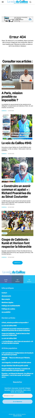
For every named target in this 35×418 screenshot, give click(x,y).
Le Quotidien (6, 136)
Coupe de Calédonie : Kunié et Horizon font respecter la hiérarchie (16, 243)
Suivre (17, 275)
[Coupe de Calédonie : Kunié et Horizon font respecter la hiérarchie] (17, 223)
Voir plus (17, 262)
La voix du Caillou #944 (9, 338)
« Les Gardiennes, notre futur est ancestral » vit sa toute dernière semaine (17, 342)
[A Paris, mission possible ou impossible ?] (17, 77)
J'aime (5, 275)
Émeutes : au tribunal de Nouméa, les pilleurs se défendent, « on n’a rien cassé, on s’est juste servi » (17, 375)
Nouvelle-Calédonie (8, 86)
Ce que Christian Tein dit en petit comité (15, 366)
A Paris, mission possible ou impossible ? (12, 97)
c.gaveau (4, 110)
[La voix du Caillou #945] (17, 126)
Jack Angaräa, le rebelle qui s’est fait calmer (16, 362)
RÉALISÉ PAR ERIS (17, 415)
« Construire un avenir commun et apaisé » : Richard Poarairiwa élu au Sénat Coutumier (16, 329)
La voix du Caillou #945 (16, 143)
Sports (5, 233)
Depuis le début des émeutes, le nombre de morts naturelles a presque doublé (16, 369)
